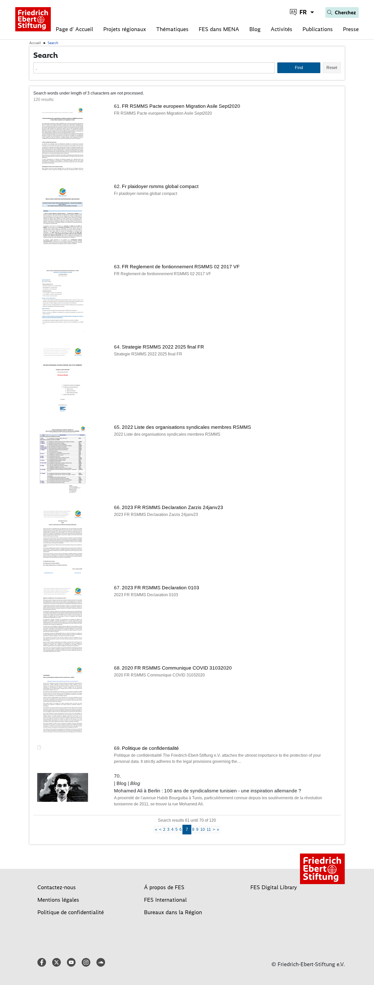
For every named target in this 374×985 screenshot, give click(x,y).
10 (202, 829)
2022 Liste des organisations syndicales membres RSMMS (186, 427)
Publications (318, 29)
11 (209, 829)
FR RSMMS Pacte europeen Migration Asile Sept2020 (181, 106)
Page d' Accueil (74, 29)
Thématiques (172, 29)
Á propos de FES (164, 887)
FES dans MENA (219, 29)
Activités (281, 29)
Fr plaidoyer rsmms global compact (160, 186)
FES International (165, 899)
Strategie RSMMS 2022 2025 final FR (163, 347)
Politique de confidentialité (150, 748)
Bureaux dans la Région (173, 912)
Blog (255, 29)
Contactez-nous (56, 887)
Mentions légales (58, 899)
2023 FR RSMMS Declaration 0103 (160, 587)
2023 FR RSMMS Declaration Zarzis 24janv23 (172, 507)
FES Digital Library (273, 887)
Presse (351, 29)
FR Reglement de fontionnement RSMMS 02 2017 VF (181, 266)
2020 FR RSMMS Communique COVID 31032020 (177, 668)
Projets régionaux (124, 29)
